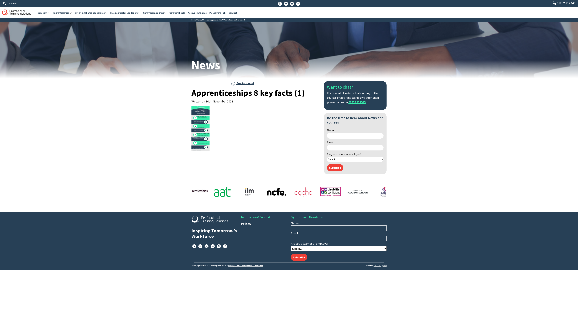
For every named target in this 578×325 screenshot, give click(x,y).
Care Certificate (177, 12)
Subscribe (335, 167)
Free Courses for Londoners (124, 12)
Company (42, 12)
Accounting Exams (197, 12)
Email (330, 142)
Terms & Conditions (255, 266)
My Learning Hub (217, 12)
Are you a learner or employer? (344, 154)
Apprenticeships (61, 12)
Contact (233, 12)
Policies (246, 223)
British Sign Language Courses (89, 12)
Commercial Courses (153, 12)
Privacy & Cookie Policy (237, 266)
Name (330, 130)
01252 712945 (566, 3)
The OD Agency (380, 266)
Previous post (242, 83)
